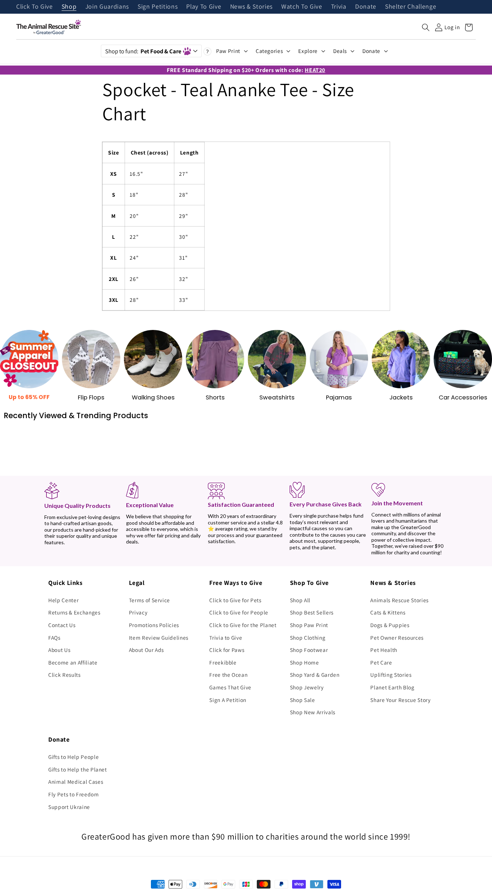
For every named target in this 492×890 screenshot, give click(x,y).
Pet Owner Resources (397, 637)
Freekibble (223, 662)
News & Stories (251, 6)
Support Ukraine (69, 806)
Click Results (64, 674)
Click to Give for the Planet (242, 625)
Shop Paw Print (309, 625)
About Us (59, 649)
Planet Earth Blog (392, 687)
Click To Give (34, 6)
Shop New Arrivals (312, 712)
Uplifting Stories (390, 674)
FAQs (54, 637)
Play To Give (203, 6)
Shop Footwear (309, 649)
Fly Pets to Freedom (73, 794)
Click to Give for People (238, 612)
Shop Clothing (308, 637)
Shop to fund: (143, 51)
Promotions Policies (154, 625)
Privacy (138, 612)
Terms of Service (149, 600)
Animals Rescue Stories (399, 600)
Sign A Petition (227, 699)
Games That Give (230, 687)
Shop (69, 6)
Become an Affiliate (73, 662)
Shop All (300, 600)
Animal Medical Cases (75, 781)
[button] (426, 27)
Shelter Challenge (410, 6)
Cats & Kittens (387, 612)
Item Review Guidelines (159, 637)
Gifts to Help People (73, 756)
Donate (365, 6)
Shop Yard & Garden (315, 674)
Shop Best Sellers (312, 612)
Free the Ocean (228, 674)
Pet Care (381, 662)
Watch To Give (301, 6)
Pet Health (383, 649)
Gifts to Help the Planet (77, 769)
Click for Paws (226, 649)
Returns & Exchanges (74, 612)
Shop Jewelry (307, 687)
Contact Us (62, 625)
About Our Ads (146, 649)
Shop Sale (302, 699)
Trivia (338, 6)
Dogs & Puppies (389, 625)
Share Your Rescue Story (400, 699)
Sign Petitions (158, 6)
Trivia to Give (225, 637)
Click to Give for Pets (235, 600)
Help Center (63, 600)
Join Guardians (107, 6)
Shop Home (304, 662)
